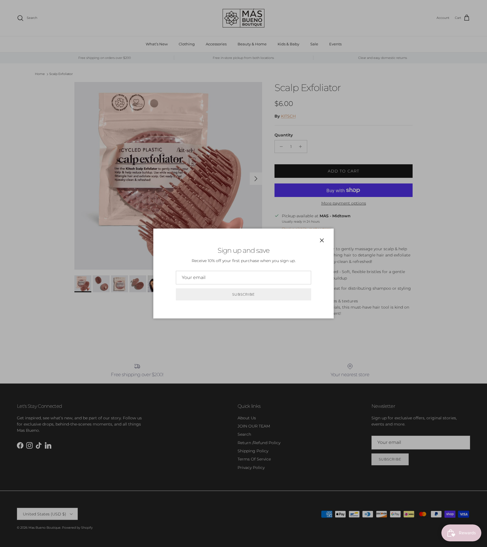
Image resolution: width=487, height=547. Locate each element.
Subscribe (243, 294)
